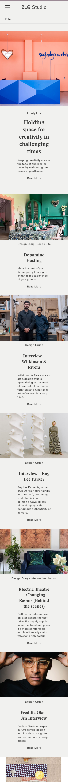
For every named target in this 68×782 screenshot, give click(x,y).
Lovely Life (34, 113)
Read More (34, 178)
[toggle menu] (9, 9)
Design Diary (26, 244)
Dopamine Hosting (34, 257)
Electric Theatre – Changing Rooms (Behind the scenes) (34, 597)
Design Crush (34, 345)
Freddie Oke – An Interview (34, 715)
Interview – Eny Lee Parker (34, 476)
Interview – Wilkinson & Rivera (34, 361)
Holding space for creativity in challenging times (34, 136)
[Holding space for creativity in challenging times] (34, 68)
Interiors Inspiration (44, 578)
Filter (8, 19)
